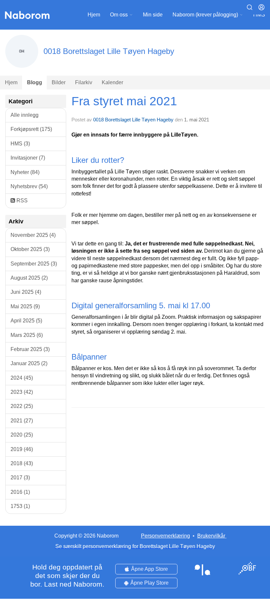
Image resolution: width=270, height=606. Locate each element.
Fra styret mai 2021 (124, 101)
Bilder (59, 82)
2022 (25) (22, 406)
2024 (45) (22, 378)
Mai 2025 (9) (25, 306)
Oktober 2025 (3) (30, 249)
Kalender (112, 82)
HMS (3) (20, 143)
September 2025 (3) (34, 263)
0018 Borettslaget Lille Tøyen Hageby (133, 119)
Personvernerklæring (165, 536)
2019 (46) (22, 449)
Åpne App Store (149, 569)
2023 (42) (22, 392)
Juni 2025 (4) (26, 292)
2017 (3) (20, 477)
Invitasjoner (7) (28, 158)
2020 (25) (22, 435)
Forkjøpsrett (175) (31, 129)
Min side (153, 14)
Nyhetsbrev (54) (29, 186)
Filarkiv (83, 82)
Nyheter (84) (25, 172)
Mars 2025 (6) (27, 335)
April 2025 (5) (26, 320)
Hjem (94, 14)
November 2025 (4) (33, 235)
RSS (21, 200)
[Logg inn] (261, 7)
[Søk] (250, 7)
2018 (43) (22, 463)
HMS (259, 14)
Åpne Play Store (149, 583)
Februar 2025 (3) (30, 349)
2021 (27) (22, 420)
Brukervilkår (211, 536)
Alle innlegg (25, 115)
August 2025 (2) (29, 278)
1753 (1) (20, 506)
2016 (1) (20, 492)
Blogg (34, 82)
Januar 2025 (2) (29, 363)
